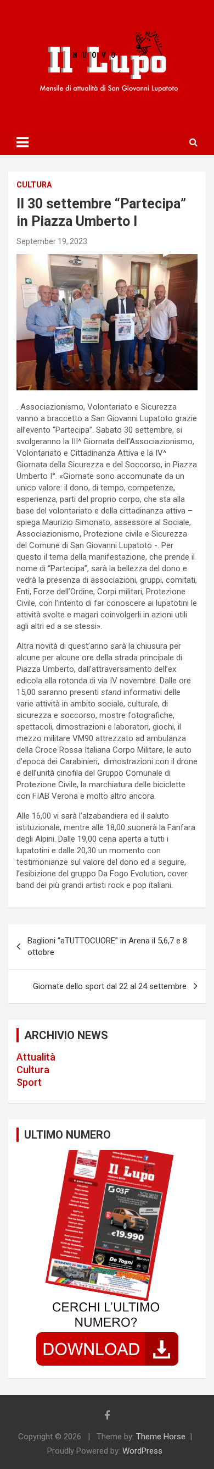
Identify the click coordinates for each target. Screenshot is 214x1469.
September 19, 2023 (51, 241)
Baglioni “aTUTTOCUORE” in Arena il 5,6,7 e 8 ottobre (107, 946)
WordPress (142, 1451)
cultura (34, 184)
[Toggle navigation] (22, 142)
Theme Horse (160, 1437)
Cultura (32, 1069)
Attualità (35, 1057)
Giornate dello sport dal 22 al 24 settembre (110, 986)
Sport (29, 1082)
